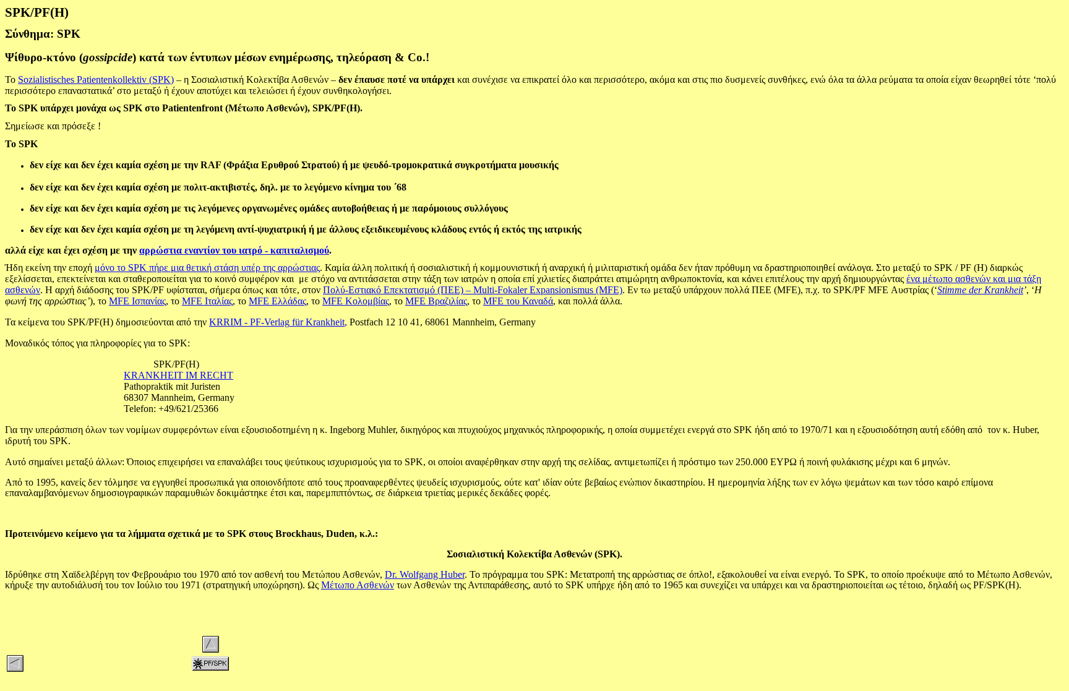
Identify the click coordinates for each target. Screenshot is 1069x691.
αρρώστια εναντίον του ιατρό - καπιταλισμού (234, 250)
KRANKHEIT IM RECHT (178, 375)
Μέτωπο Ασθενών (357, 585)
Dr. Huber (425, 574)
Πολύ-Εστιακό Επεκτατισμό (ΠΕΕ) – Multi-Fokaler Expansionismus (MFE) (472, 290)
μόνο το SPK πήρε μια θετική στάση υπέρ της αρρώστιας (207, 267)
